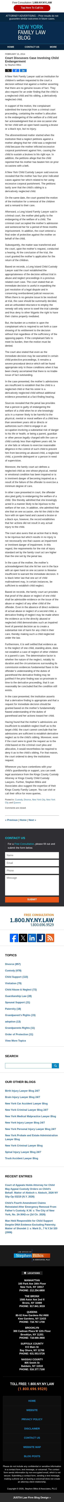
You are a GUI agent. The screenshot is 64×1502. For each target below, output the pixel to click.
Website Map (32, 1447)
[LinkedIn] (32, 938)
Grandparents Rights (20, 1027)
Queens (17, 802)
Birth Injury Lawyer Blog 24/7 (22, 1090)
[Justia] (40, 938)
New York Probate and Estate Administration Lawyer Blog (31, 1137)
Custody (19, 799)
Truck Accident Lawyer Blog (21, 1158)
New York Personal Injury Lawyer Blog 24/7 (30, 1129)
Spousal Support (17, 1002)
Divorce (27, 799)
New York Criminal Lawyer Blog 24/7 (26, 1109)
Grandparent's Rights (20, 1015)
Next (32, 820)
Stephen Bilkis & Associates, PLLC (41, 1488)
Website (32, 1410)
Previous (11, 820)
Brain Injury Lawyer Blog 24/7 (22, 1097)
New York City (38, 799)
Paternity (13, 1008)
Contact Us (32, 47)
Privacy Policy (32, 1419)
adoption (13, 1021)
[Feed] (49, 938)
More (53, 47)
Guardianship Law (18, 996)
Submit (32, 899)
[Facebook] (14, 938)
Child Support (16, 976)
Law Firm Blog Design (31, 1497)
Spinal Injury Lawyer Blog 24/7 (23, 1152)
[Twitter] (23, 938)
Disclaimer (32, 1428)
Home (10, 47)
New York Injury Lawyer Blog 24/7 (25, 1122)
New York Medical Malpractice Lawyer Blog (30, 1116)
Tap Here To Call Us (32, 7)
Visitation (13, 983)
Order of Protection (19, 1034)
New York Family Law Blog (32, 32)
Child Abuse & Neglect (21, 989)
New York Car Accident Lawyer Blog (26, 1103)
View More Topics (15, 1040)
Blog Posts (32, 1456)
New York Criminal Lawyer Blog (24, 1145)
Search (55, 1065)
